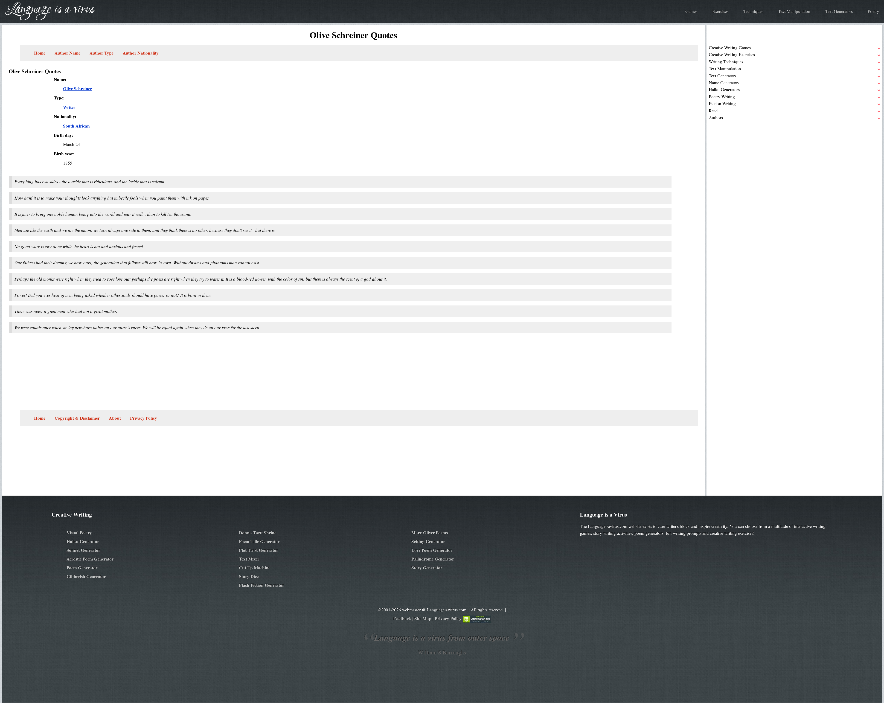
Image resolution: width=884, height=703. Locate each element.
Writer (69, 107)
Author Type (101, 53)
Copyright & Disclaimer (77, 418)
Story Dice (249, 576)
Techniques (753, 11)
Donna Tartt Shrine (257, 532)
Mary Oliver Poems (429, 532)
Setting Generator (428, 541)
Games (691, 11)
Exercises (720, 11)
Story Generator (426, 567)
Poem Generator (82, 567)
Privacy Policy (143, 418)
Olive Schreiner (77, 88)
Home (39, 53)
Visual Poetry (79, 532)
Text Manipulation (794, 11)
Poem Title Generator (259, 541)
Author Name (67, 53)
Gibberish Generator (86, 576)
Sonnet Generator (83, 550)
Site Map (422, 618)
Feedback (402, 618)
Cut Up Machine (254, 567)
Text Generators (839, 11)
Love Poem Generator (431, 550)
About (115, 418)
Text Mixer (249, 559)
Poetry (873, 11)
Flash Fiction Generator (261, 585)
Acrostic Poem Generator (90, 559)
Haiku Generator (83, 541)
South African (76, 126)
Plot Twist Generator (258, 550)
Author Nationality (141, 53)
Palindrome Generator (432, 559)
